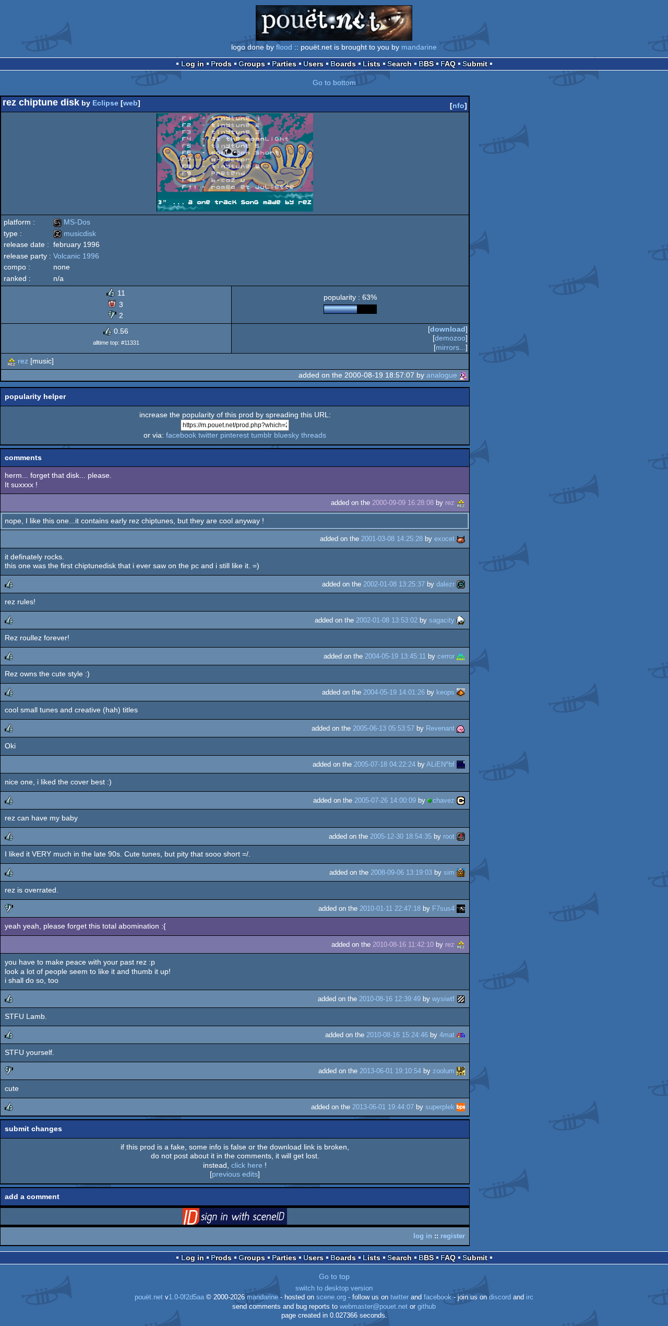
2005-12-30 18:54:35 (401, 836)
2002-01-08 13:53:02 (387, 620)
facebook (181, 435)
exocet (444, 539)
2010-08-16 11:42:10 (403, 944)
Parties (284, 64)
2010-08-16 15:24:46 (397, 1035)
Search (399, 64)
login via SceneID (251, 1218)
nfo (458, 105)
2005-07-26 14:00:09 (385, 800)
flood (284, 47)
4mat (447, 1035)
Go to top (334, 1276)
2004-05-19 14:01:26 (394, 692)
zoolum (444, 1071)
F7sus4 (443, 908)
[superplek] (461, 1107)
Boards (343, 64)
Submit (474, 64)
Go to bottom (334, 82)
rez (23, 361)
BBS (426, 64)
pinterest (234, 435)
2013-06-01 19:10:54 (390, 1071)
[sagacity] (461, 620)
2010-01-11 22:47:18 (390, 908)
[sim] (461, 872)
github (427, 1306)
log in (422, 1236)
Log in (192, 64)
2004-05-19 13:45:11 (395, 656)
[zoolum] (461, 1071)
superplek (440, 1107)
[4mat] (461, 1035)
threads (313, 435)
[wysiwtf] (461, 999)
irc (529, 1297)
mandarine (419, 47)
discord (500, 1297)
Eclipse (105, 103)
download (448, 329)
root (449, 836)
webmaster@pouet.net (374, 1306)
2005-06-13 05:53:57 (383, 728)
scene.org (331, 1297)
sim (449, 872)
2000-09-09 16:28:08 (403, 503)
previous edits (235, 1174)
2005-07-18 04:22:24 (384, 764)
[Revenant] (461, 728)
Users (313, 64)
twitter (208, 435)
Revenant (440, 728)
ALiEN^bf (440, 764)
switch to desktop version (334, 1288)
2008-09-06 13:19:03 (401, 872)
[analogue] (463, 375)
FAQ (448, 64)
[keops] (461, 692)
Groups (251, 64)
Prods (221, 64)
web (130, 103)
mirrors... (451, 347)
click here (247, 1165)
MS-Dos (71, 222)
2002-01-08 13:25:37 (394, 584)
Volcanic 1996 (76, 256)
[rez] (11, 361)
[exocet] (461, 539)
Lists (371, 64)
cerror (446, 656)
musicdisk (74, 233)
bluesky (286, 435)
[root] (461, 836)
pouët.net (149, 1297)
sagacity (442, 620)
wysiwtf (443, 999)
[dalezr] (461, 584)
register (452, 1236)
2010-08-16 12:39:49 (390, 999)
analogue (441, 375)
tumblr (261, 435)
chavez (444, 800)
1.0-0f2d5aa (186, 1297)
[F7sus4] (461, 908)
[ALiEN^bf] (461, 764)
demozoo (450, 338)
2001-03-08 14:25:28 (392, 539)
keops (445, 692)
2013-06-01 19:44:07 (383, 1107)
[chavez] (461, 800)
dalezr (445, 584)
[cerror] (461, 656)
